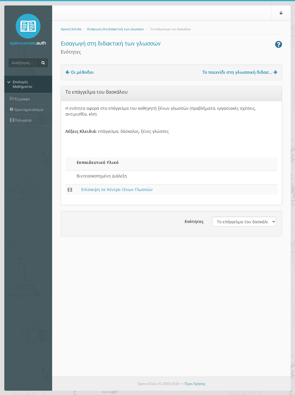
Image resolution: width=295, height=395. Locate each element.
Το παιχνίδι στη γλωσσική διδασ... (237, 72)
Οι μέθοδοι (82, 72)
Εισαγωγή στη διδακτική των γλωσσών (115, 29)
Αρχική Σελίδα (71, 29)
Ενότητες (194, 221)
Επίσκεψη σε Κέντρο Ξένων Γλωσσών (117, 189)
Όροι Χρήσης (195, 383)
